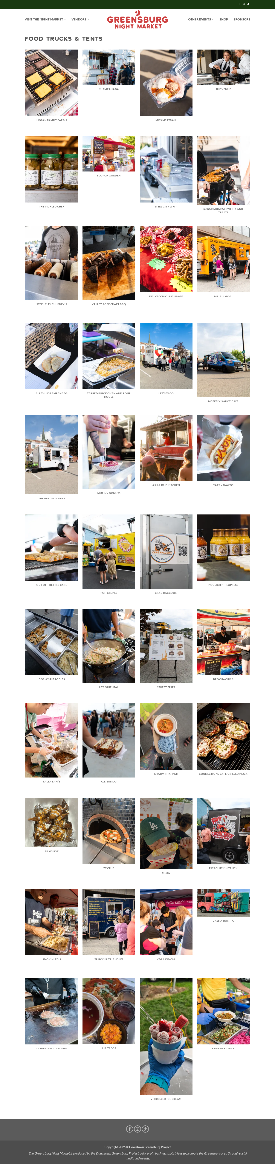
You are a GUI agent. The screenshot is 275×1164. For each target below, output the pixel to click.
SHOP (224, 19)
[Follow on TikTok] (248, 4)
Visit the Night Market (44, 19)
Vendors (79, 19)
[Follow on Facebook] (240, 4)
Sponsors (242, 19)
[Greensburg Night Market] (137, 19)
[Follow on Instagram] (244, 4)
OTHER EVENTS (199, 19)
